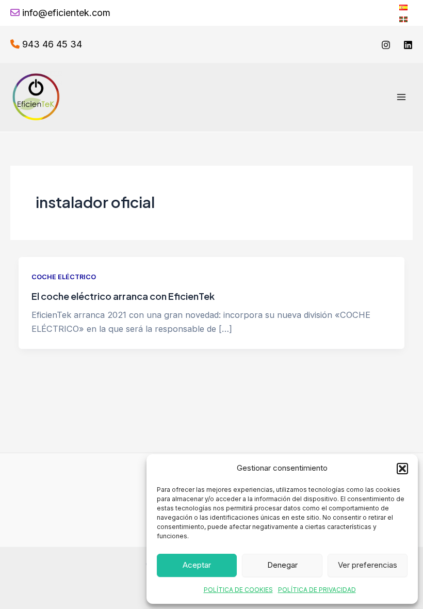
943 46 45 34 (52, 44)
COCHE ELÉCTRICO (63, 277)
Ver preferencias (367, 565)
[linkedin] (408, 45)
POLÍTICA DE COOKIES (238, 590)
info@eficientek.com (66, 12)
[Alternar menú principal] (401, 97)
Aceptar (197, 565)
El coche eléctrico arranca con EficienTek (123, 296)
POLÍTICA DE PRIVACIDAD (317, 590)
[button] (402, 468)
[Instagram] (386, 45)
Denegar (282, 565)
